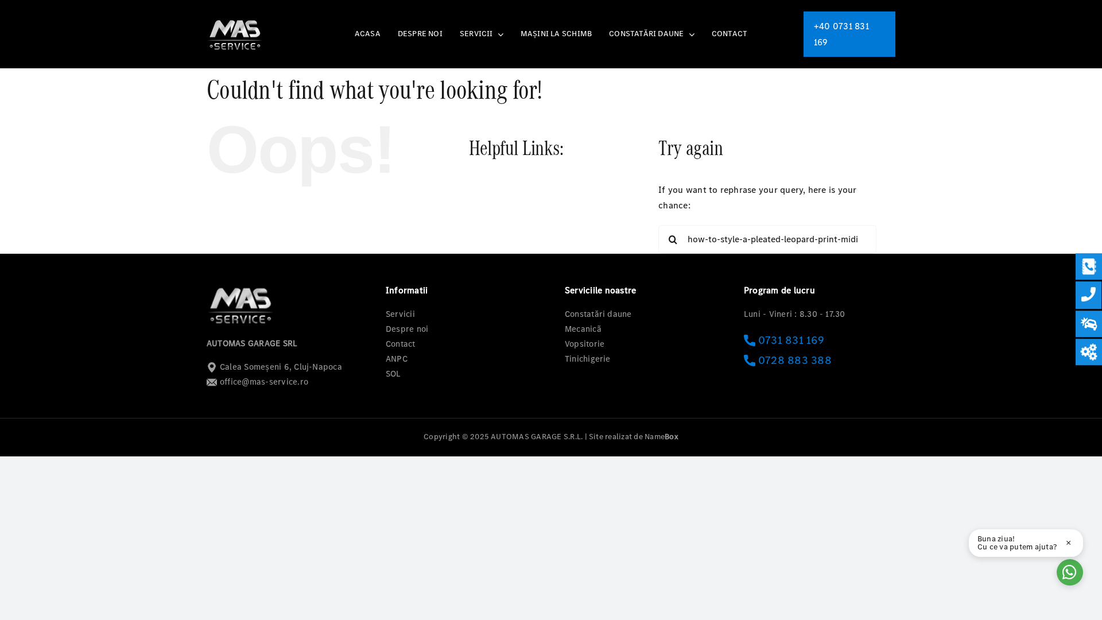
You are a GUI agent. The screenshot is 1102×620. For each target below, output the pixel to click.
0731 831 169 (791, 340)
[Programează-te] (1089, 266)
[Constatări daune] (1089, 324)
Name (661, 436)
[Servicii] (1089, 352)
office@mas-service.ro (264, 382)
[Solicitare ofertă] (1088, 295)
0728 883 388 (795, 360)
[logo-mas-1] (235, 20)
